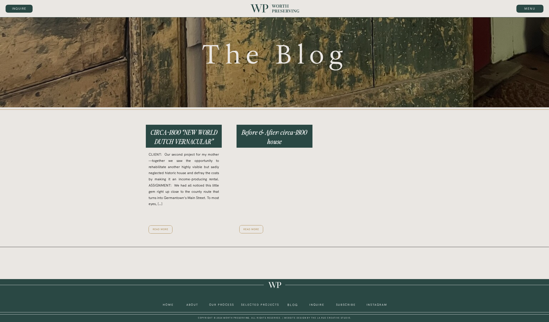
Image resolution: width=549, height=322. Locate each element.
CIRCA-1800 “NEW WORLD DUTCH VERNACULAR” (184, 137)
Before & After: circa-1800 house (274, 137)
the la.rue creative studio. (331, 318)
